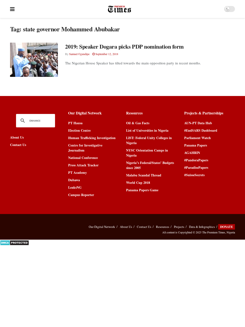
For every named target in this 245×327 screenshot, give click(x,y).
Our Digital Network (102, 227)
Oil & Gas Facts (137, 122)
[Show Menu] (12, 9)
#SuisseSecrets (194, 174)
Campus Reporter (81, 194)
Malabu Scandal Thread (143, 175)
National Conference (83, 157)
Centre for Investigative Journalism (85, 148)
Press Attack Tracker (83, 165)
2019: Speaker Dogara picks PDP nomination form (124, 46)
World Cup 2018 (138, 182)
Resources (162, 227)
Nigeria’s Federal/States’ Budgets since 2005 (150, 165)
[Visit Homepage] (119, 9)
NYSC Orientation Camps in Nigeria (147, 153)
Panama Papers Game (142, 189)
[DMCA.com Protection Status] (14, 242)
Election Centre (79, 130)
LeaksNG (75, 187)
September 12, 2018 (106, 54)
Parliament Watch (197, 137)
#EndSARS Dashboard (200, 130)
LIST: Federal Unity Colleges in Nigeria (149, 140)
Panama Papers (195, 145)
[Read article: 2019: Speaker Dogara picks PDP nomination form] (34, 60)
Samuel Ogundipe (79, 54)
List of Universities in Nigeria (147, 130)
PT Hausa (75, 122)
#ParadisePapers (196, 167)
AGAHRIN (192, 152)
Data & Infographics (202, 227)
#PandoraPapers (196, 160)
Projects (179, 227)
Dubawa (74, 179)
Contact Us (18, 144)
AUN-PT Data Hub (198, 122)
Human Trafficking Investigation (92, 137)
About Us (17, 137)
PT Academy (77, 172)
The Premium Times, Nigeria (218, 232)
